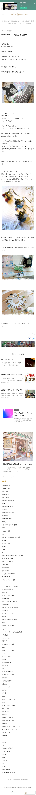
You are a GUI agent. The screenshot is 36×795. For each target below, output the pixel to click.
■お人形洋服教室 (7, 681)
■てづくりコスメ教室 (8, 613)
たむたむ (4, 684)
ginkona (4, 754)
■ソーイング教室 (7, 656)
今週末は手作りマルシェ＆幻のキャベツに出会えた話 (16, 374)
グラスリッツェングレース (9, 730)
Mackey (4, 616)
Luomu (4, 766)
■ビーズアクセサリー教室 (9, 525)
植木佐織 (4, 678)
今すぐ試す (23, 7)
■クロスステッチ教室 (8, 644)
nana (3, 583)
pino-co (4, 659)
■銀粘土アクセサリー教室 (9, 620)
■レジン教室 (5, 497)
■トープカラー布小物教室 (9, 601)
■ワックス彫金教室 (7, 589)
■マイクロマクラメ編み (8, 705)
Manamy (4, 714)
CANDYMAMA (6, 577)
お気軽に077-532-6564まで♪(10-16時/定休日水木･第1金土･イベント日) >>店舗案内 (18, 22)
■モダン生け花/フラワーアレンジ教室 (13, 555)
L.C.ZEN (4, 760)
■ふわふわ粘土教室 (7, 671)
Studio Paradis (6, 769)
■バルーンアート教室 (8, 650)
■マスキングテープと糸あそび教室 (12, 632)
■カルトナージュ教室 (8, 513)
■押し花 (4, 693)
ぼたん (4, 653)
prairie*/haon (5, 564)
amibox (4, 742)
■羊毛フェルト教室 (7, 561)
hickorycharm (6, 485)
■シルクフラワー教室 (8, 675)
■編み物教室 (5, 568)
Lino (3, 763)
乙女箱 (4, 522)
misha (3, 745)
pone (3, 503)
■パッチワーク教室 (7, 506)
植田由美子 (5, 516)
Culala (3, 528)
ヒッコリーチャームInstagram (18, 779)
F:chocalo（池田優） (8, 748)
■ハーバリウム (6, 687)
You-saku (4, 509)
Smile (3, 696)
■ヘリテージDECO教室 (8, 574)
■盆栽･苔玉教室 (6, 662)
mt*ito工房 (5, 635)
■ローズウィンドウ (7, 638)
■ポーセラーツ (6, 733)
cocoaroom (5, 739)
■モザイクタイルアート (8, 500)
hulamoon (5, 610)
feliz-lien (4, 690)
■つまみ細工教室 (7, 519)
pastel (3, 702)
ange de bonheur (7, 629)
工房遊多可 (5, 592)
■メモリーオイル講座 (8, 626)
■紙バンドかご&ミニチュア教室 (11, 537)
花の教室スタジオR (7, 558)
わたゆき (4, 724)
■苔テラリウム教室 (7, 717)
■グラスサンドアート (8, 720)
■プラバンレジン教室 (8, 595)
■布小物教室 (5, 494)
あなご (4, 552)
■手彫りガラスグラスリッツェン (11, 727)
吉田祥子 (4, 546)
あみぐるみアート (7, 571)
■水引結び (5, 665)
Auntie (3, 647)
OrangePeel (5, 604)
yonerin (4, 540)
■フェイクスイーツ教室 (8, 580)
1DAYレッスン (6, 488)
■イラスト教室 (6, 543)
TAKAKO (4, 736)
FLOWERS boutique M (8, 772)
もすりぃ (4, 668)
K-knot (3, 757)
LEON (3, 549)
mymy (3, 623)
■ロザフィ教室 (6, 531)
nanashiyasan (6, 598)
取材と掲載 (5, 491)
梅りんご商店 (6, 708)
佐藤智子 (4, 641)
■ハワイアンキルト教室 (8, 699)
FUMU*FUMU (6, 751)
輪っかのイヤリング (7, 359)
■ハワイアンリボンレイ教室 (10, 607)
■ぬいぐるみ (5, 711)
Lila (3, 534)
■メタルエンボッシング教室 (10, 586)
